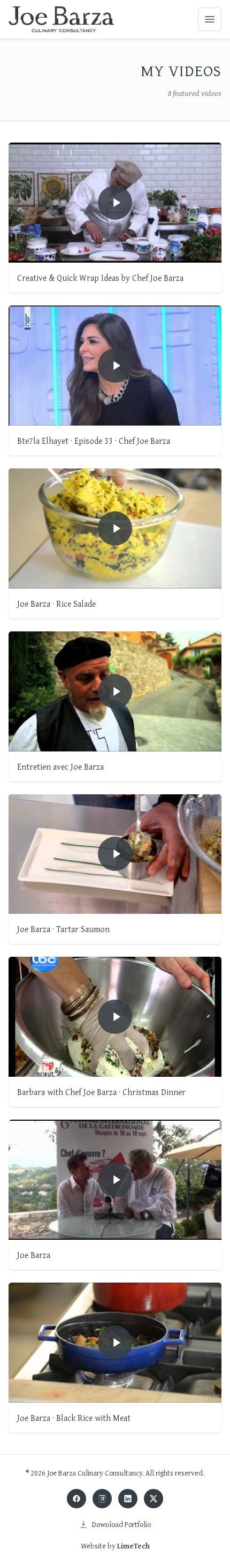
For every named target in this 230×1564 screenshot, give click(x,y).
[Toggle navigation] (209, 19)
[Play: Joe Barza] (115, 1180)
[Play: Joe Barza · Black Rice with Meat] (115, 1343)
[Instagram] (102, 1498)
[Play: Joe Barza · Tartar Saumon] (115, 854)
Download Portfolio (121, 1524)
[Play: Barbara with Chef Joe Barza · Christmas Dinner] (115, 1017)
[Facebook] (76, 1498)
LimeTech (133, 1545)
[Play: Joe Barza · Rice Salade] (115, 528)
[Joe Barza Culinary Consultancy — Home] (61, 19)
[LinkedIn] (127, 1498)
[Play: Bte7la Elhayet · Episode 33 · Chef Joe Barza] (115, 366)
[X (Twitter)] (153, 1498)
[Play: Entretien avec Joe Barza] (115, 691)
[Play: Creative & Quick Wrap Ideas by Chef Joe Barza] (115, 203)
